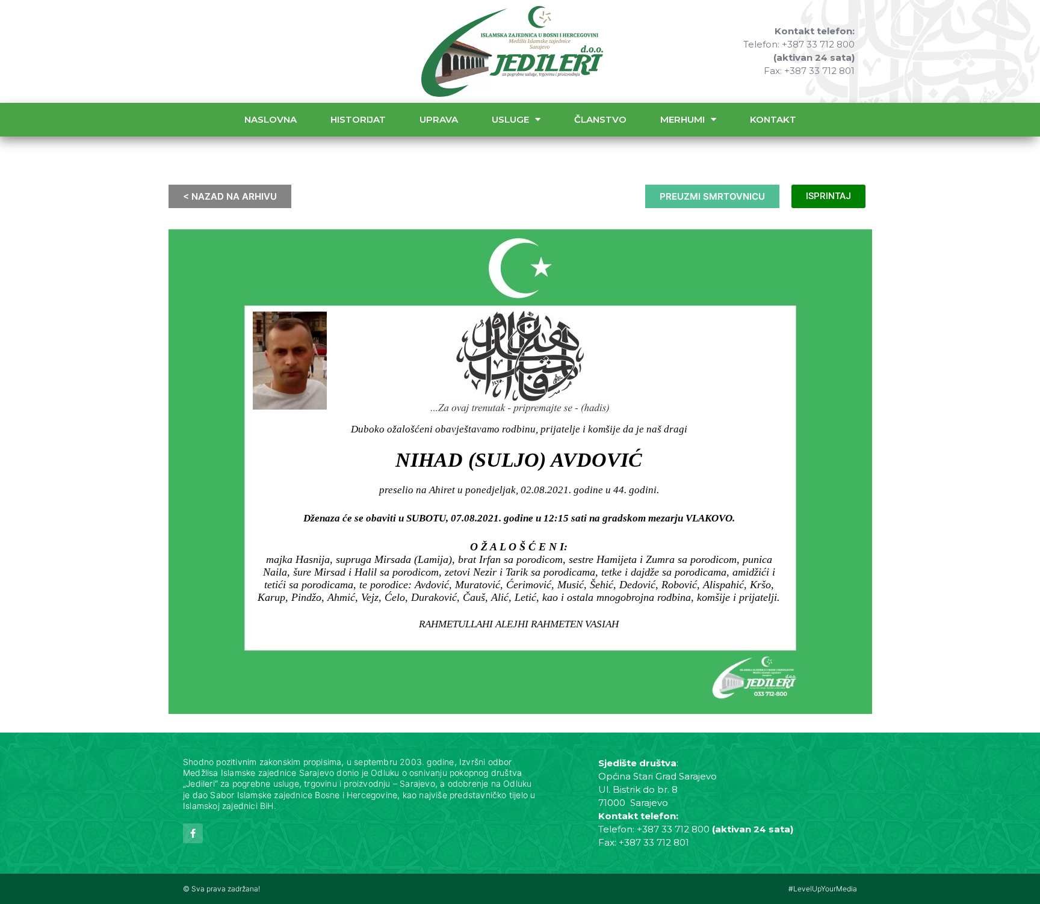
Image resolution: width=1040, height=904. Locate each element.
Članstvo (600, 119)
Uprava (438, 119)
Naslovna (270, 119)
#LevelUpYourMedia (822, 888)
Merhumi (682, 119)
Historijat (358, 119)
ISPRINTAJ (828, 196)
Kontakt (773, 119)
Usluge (510, 119)
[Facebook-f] (193, 833)
